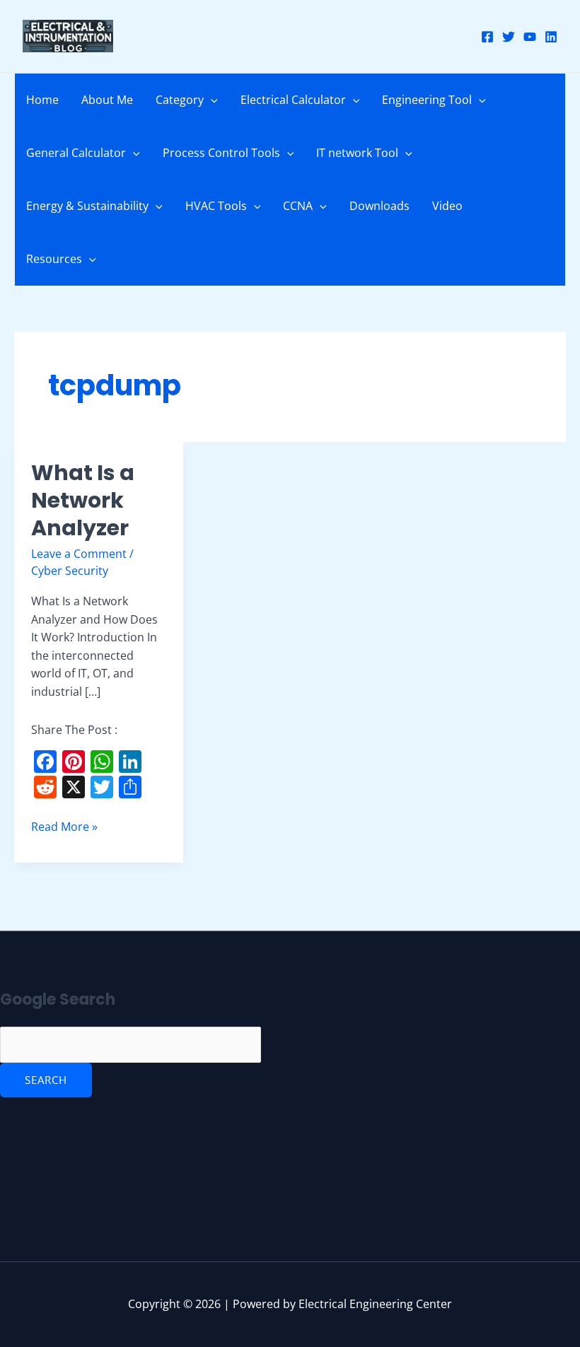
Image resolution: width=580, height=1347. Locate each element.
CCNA (298, 206)
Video (447, 206)
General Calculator (76, 153)
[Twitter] (508, 36)
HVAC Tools (216, 206)
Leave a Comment (79, 553)
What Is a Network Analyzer (82, 500)
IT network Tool (357, 153)
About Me (107, 99)
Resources (54, 259)
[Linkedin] (551, 36)
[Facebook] (487, 36)
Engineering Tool (427, 99)
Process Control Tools (221, 153)
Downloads (379, 206)
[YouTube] (529, 36)
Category (180, 99)
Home (42, 99)
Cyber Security (69, 570)
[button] (211, 99)
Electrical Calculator (293, 99)
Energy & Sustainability (87, 206)
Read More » (64, 826)
